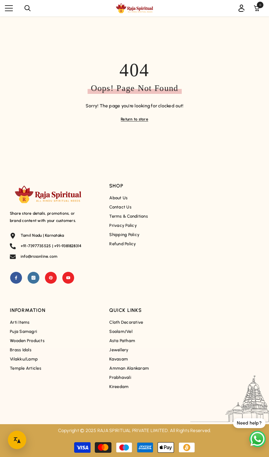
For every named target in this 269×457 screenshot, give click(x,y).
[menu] (9, 8)
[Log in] (241, 8)
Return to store (134, 119)
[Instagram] (33, 278)
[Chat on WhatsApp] (257, 439)
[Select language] (17, 440)
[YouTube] (68, 278)
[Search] (27, 8)
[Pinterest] (51, 278)
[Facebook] (16, 278)
